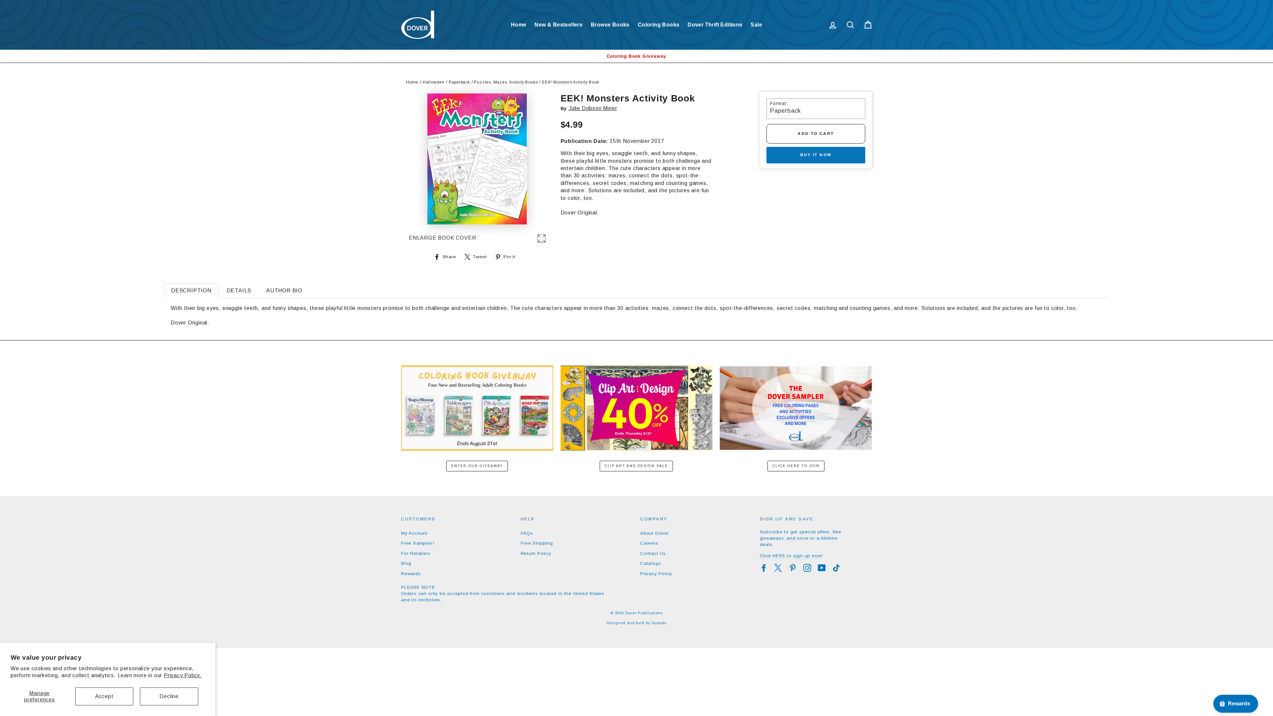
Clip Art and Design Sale (636, 466)
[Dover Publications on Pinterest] (793, 568)
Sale (756, 25)
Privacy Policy (656, 573)
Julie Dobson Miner (593, 108)
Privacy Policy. (183, 675)
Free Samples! (417, 543)
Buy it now (816, 154)
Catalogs (650, 563)
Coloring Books (659, 25)
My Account (414, 533)
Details (239, 290)
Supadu (659, 623)
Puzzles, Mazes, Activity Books (506, 82)
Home (518, 25)
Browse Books (610, 25)
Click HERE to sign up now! (791, 555)
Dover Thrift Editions (715, 25)
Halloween (434, 82)
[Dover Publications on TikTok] (836, 568)
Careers (649, 543)
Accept (104, 696)
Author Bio (284, 290)
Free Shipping (537, 543)
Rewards (411, 573)
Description (191, 290)
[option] (636, 56)
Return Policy (536, 553)
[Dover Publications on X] (778, 568)
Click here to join (795, 466)
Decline (169, 696)
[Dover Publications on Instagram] (807, 568)
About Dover (654, 533)
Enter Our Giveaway (477, 466)
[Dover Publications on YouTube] (822, 568)
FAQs (527, 533)
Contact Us (653, 553)
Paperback (459, 82)
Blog (406, 563)
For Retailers (415, 553)
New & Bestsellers (558, 25)
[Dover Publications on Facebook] (764, 568)
